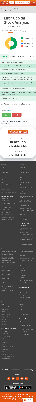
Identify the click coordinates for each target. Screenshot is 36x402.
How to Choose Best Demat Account (7, 269)
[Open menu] (34, 2)
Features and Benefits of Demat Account (8, 273)
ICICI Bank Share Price (25, 244)
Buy (6, 115)
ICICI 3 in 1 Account (24, 290)
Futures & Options (6, 184)
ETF (2, 180)
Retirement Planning (25, 170)
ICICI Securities (5, 336)
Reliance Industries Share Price (8, 204)
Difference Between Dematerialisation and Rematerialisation (7, 258)
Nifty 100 (3, 319)
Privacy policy (23, 191)
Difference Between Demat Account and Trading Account (7, 286)
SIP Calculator (23, 275)
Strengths (4, 56)
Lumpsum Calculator (25, 263)
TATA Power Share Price (26, 234)
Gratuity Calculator (24, 268)
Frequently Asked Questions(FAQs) (24, 204)
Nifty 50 (3, 324)
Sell (16, 115)
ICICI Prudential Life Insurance (6, 343)
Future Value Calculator (25, 260)
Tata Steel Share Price (7, 217)
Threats (31, 56)
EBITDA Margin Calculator (26, 258)
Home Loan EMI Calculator (26, 280)
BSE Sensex (4, 312)
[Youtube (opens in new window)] (26, 378)
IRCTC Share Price (6, 207)
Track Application (24, 334)
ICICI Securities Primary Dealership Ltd (7, 357)
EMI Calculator (23, 265)
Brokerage (22, 167)
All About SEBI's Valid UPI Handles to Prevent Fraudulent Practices (8, 253)
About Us (22, 184)
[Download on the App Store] (11, 387)
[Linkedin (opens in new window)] (22, 378)
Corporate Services (24, 182)
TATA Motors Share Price (26, 242)
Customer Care (23, 175)
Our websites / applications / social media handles (25, 325)
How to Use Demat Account (6, 265)
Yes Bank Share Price (7, 214)
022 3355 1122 (18, 146)
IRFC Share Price (6, 209)
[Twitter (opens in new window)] (17, 378)
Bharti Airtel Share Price (26, 237)
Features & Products (25, 208)
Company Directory (6, 219)
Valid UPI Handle (24, 219)
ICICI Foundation (6, 334)
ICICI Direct (4, 351)
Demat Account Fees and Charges (8, 281)
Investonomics (23, 314)
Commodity (4, 172)
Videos (21, 309)
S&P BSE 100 (5, 309)
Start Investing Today (22, 2)
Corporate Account (24, 297)
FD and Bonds (5, 175)
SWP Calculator (23, 273)
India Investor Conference (8, 192)
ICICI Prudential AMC (7, 346)
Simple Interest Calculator (26, 251)
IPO (2, 187)
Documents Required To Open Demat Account (8, 277)
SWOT (10, 30)
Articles (21, 304)
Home (3, 8)
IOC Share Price (5, 212)
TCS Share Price (23, 232)
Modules (21, 312)
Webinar (21, 307)
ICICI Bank (4, 331)
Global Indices (5, 304)
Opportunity (22, 56)
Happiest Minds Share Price (25, 228)
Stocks (10, 8)
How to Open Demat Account (7, 291)
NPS (2, 182)
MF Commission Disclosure (23, 213)
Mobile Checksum (24, 332)
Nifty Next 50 (4, 317)
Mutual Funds (5, 170)
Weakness (13, 56)
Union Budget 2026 (6, 189)
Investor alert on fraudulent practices (25, 200)
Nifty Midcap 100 (6, 314)
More (24, 31)
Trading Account (24, 295)
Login (11, 2)
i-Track (21, 321)
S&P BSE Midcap (6, 307)
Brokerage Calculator (25, 270)
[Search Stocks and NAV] (31, 2)
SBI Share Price (5, 201)
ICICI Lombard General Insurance (7, 339)
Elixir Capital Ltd (19, 8)
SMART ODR (22, 193)
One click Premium (24, 172)
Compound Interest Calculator (24, 254)
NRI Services (22, 180)
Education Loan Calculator (26, 282)
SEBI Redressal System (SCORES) (26, 196)
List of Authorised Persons (26, 329)
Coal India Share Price (25, 239)
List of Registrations (25, 217)
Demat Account (23, 292)
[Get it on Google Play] (25, 387)
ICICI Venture (4, 349)
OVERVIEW (5, 30)
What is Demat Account (8, 262)
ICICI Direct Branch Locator (26, 210)
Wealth (21, 177)
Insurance (4, 177)
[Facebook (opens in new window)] (8, 378)
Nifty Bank (4, 321)
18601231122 (18, 142)
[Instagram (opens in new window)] (13, 378)
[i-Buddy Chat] (28, 398)
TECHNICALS (17, 30)
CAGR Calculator (24, 277)
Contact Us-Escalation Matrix (25, 188)
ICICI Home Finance (6, 354)
